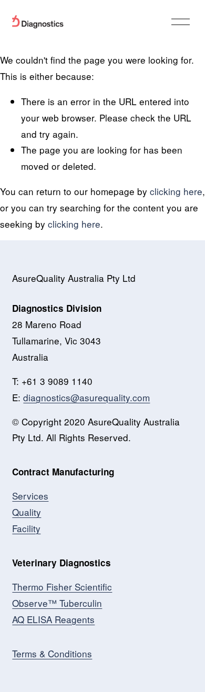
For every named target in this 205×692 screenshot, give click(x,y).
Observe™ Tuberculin (57, 602)
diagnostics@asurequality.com (86, 397)
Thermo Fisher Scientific (62, 586)
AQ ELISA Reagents (53, 619)
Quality (26, 511)
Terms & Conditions (52, 653)
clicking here (176, 191)
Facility (26, 528)
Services (30, 495)
